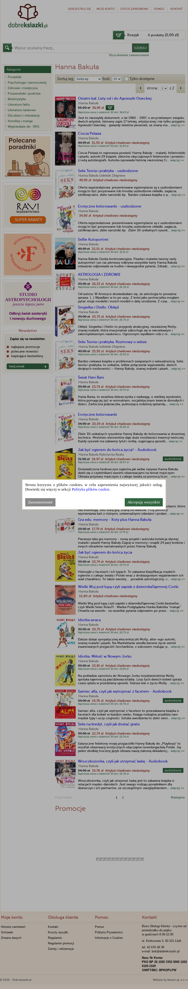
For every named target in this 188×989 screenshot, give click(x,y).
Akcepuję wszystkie (143, 502)
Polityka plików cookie (90, 489)
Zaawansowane (40, 502)
